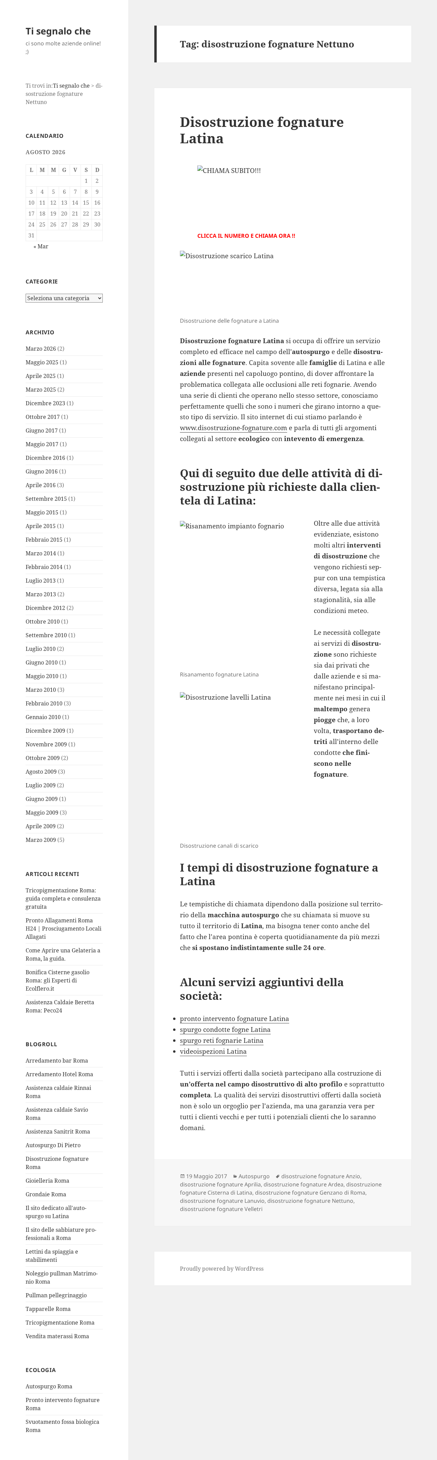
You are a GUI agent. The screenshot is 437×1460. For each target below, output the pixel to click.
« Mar (40, 246)
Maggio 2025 (42, 362)
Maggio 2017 (42, 444)
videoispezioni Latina (213, 1051)
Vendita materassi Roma (57, 1336)
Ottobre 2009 (43, 758)
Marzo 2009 (41, 840)
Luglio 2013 (41, 580)
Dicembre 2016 (45, 458)
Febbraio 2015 (44, 539)
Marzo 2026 (41, 348)
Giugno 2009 (42, 799)
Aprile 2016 (41, 485)
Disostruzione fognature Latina (262, 130)
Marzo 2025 (41, 389)
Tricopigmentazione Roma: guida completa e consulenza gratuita (63, 898)
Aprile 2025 (41, 376)
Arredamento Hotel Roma (59, 1074)
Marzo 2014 (41, 553)
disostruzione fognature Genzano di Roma (310, 1192)
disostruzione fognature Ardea (303, 1184)
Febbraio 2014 (44, 567)
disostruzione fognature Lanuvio (222, 1200)
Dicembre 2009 (45, 730)
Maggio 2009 (42, 812)
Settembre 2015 (46, 498)
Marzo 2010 (41, 690)
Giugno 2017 (42, 430)
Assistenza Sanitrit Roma (58, 1131)
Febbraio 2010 (44, 703)
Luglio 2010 (41, 649)
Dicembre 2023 (45, 403)
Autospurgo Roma (49, 1386)
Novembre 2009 (46, 744)
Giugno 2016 (42, 471)
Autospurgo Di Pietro (53, 1145)
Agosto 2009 (41, 771)
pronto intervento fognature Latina (234, 1018)
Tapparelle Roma (48, 1309)
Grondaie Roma (46, 1194)
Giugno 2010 (42, 662)
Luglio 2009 (41, 785)
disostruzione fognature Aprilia (220, 1184)
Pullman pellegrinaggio (56, 1295)
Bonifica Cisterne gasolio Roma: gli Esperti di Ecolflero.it (57, 980)
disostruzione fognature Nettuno (310, 1200)
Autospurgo (254, 1176)
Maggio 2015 (42, 512)
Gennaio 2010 (43, 717)
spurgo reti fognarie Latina (222, 1040)
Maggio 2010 (42, 676)
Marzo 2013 (41, 594)
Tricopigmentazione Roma (60, 1322)
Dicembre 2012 (45, 608)
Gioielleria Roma (47, 1180)
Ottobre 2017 (43, 417)
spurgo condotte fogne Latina (225, 1029)
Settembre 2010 (46, 635)
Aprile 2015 (41, 526)
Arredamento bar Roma (57, 1060)
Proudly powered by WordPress (222, 1268)
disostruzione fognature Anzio (320, 1176)
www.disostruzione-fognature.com (233, 427)
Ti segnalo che (58, 31)
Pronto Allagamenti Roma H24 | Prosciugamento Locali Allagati (63, 928)
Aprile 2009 (41, 826)
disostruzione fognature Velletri (221, 1209)
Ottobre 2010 (43, 621)
